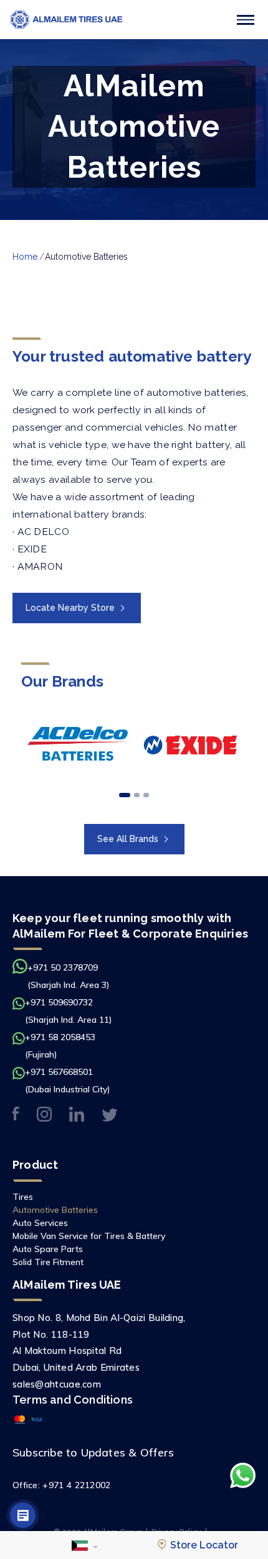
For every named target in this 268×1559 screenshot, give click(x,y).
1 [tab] (124, 795)
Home (24, 257)
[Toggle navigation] (245, 20)
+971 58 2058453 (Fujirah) (60, 1045)
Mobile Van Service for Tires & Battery (88, 1235)
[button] (85, 1545)
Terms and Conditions (72, 1399)
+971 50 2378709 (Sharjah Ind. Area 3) (68, 976)
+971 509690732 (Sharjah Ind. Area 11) (68, 1011)
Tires (22, 1196)
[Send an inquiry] (23, 1515)
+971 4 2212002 (76, 1485)
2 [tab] (137, 795)
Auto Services (40, 1222)
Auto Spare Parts (47, 1249)
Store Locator (203, 1545)
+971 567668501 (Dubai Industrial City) (67, 1080)
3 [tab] (146, 795)
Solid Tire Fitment (48, 1262)
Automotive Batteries (55, 1209)
